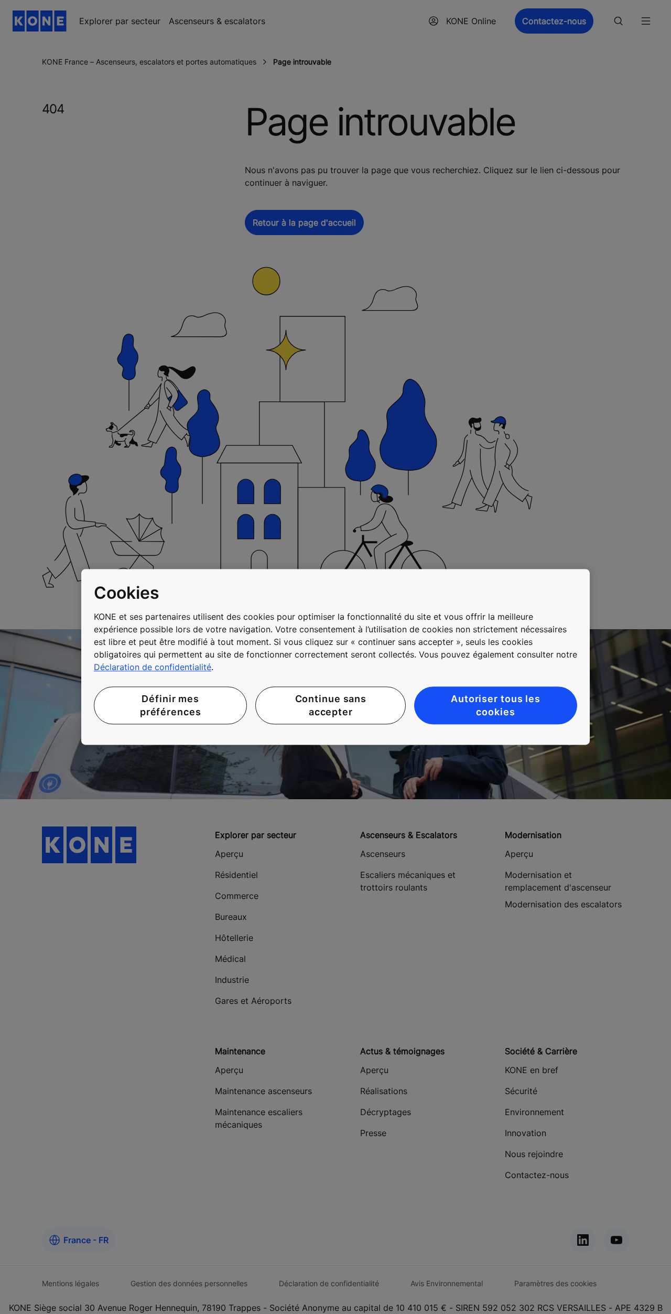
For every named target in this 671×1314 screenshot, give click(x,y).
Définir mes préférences (170, 705)
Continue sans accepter (331, 705)
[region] (335, 657)
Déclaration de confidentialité (152, 667)
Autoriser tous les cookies (495, 705)
